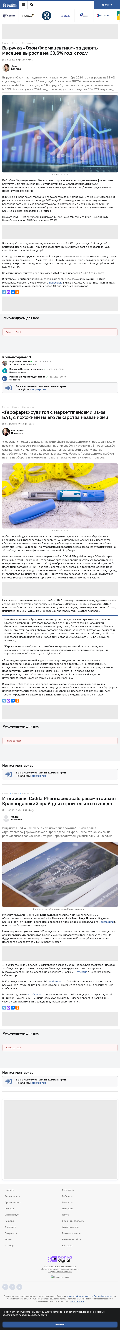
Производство (28, 43)
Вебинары (67, 1196)
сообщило (54, 981)
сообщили (107, 921)
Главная (5, 43)
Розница (9, 1208)
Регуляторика (12, 1196)
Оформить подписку (73, 1221)
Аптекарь (10, 1245)
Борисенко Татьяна (19, 361)
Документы (11, 1233)
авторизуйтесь (38, 389)
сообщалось (35, 994)
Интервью (67, 1208)
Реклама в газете (71, 1233)
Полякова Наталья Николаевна (26, 369)
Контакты (67, 1245)
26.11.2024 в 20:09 (43, 362)
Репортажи (68, 1190)
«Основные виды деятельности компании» (60, 1269)
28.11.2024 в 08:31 (55, 369)
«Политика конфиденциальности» (60, 1266)
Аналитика (10, 1227)
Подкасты (67, 1202)
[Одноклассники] (17, 292)
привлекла (55, 282)
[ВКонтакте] (13, 292)
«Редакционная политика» (60, 1271)
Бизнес (8, 1239)
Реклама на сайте (71, 1239)
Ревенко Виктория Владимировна (27, 376)
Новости (15, 43)
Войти (108, 4)
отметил (82, 971)
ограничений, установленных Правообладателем (89, 1296)
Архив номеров (70, 1227)
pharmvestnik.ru (77, 1301)
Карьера (9, 1221)
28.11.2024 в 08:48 (58, 377)
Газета (65, 1214)
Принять (60, 1324)
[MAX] (8, 292)
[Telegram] (4, 292)
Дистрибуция (12, 1214)
